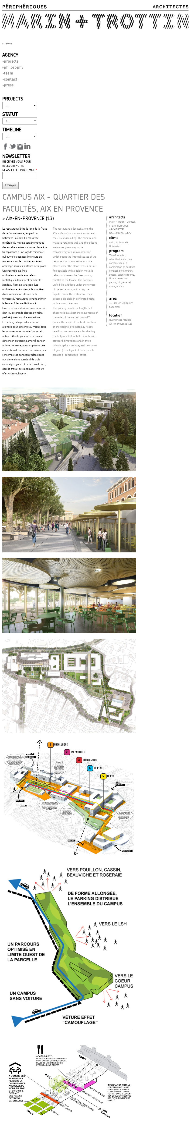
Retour (8, 43)
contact (10, 79)
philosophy (14, 67)
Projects (12, 99)
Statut (10, 114)
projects (11, 61)
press (9, 85)
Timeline (11, 129)
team (8, 73)
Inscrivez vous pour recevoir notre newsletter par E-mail (19, 166)
